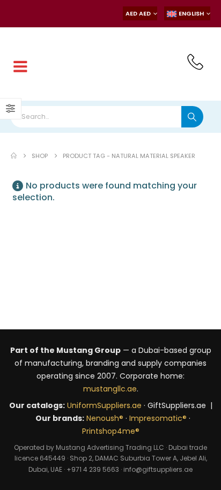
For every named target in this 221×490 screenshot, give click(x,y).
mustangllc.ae (110, 388)
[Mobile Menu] (20, 67)
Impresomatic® (158, 418)
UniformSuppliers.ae (104, 405)
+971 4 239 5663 (93, 469)
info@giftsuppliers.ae (158, 469)
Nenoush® (104, 418)
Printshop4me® (110, 431)
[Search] (192, 116)
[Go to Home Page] (14, 156)
